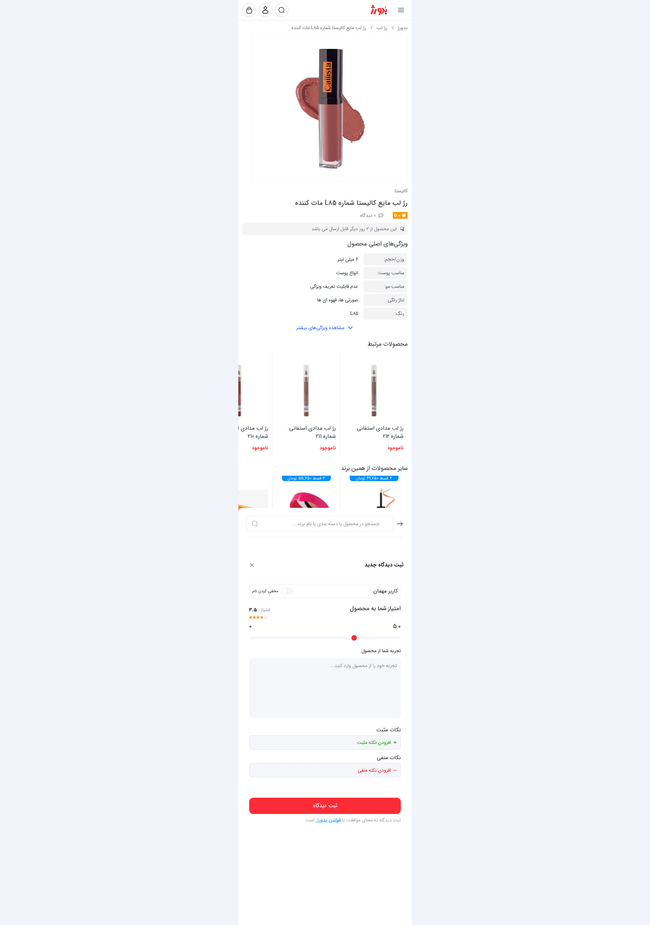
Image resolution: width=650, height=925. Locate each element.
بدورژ (402, 27)
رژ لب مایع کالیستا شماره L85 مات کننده (328, 27)
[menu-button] (401, 10)
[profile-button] (281, 10)
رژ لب (381, 27)
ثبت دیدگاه (325, 805)
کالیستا (401, 191)
